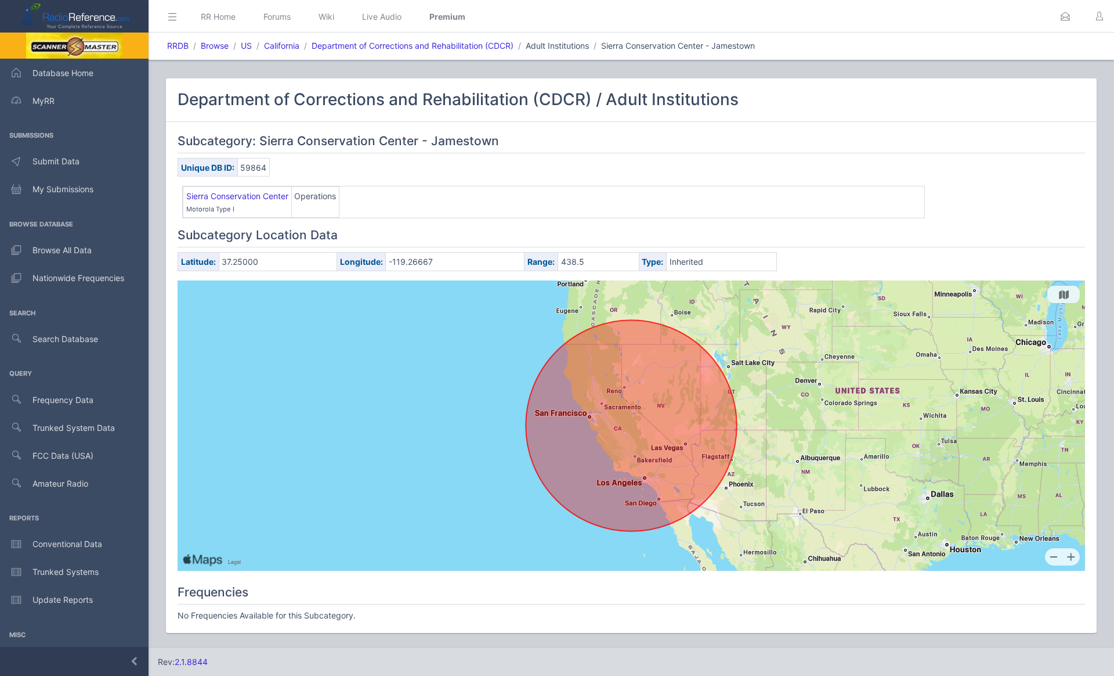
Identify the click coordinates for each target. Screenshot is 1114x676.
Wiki (326, 16)
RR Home (218, 16)
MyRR (43, 101)
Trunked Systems (65, 572)
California (281, 46)
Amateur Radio (60, 483)
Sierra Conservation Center (237, 196)
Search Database (65, 339)
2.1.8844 (191, 662)
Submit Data (55, 161)
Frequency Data (62, 400)
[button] (1065, 16)
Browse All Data (62, 250)
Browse (215, 46)
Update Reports (62, 600)
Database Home (62, 73)
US (246, 46)
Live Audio (382, 16)
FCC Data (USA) (62, 456)
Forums (277, 16)
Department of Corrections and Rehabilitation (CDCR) (412, 46)
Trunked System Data (73, 428)
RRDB (178, 46)
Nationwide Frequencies (78, 278)
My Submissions (62, 189)
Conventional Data (67, 544)
